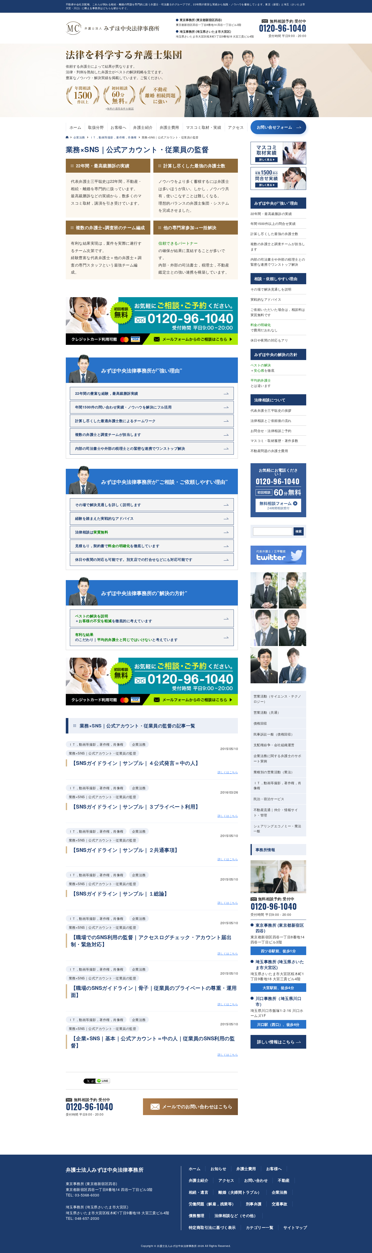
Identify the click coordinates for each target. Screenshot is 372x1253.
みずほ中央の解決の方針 (275, 354)
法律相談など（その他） (236, 1215)
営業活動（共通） (267, 712)
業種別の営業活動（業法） (274, 771)
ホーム (75, 127)
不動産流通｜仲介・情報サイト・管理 (276, 812)
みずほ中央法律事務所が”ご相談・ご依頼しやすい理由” (164, 481)
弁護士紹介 (143, 127)
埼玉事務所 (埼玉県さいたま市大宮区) (280, 964)
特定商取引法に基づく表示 (212, 1227)
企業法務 (79, 137)
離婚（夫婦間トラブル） (239, 1192)
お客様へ (118, 127)
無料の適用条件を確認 (120, 108)
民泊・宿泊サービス (269, 798)
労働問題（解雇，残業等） (212, 1204)
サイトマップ (295, 1227)
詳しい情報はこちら (276, 1042)
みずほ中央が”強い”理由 (276, 203)
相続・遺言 (198, 1192)
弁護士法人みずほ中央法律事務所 (104, 1169)
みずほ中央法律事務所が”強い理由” (141, 370)
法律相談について (270, 400)
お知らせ (218, 1168)
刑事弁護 (254, 1204)
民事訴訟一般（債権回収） (274, 734)
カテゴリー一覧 (259, 1227)
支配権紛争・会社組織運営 (274, 744)
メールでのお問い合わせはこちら (197, 1106)
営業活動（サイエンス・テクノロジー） (277, 699)
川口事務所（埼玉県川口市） (278, 1001)
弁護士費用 (169, 127)
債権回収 (260, 723)
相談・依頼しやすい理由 (275, 278)
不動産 (284, 1180)
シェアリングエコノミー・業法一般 (277, 829)
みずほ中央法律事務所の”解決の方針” (144, 593)
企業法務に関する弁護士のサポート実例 (277, 758)
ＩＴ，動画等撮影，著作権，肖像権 (113, 137)
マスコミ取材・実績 (203, 127)
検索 (299, 531)
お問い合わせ (256, 1180)
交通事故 (279, 1204)
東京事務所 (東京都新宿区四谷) (280, 928)
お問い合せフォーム (274, 127)
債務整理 (196, 1215)
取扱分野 (96, 127)
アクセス (236, 127)
